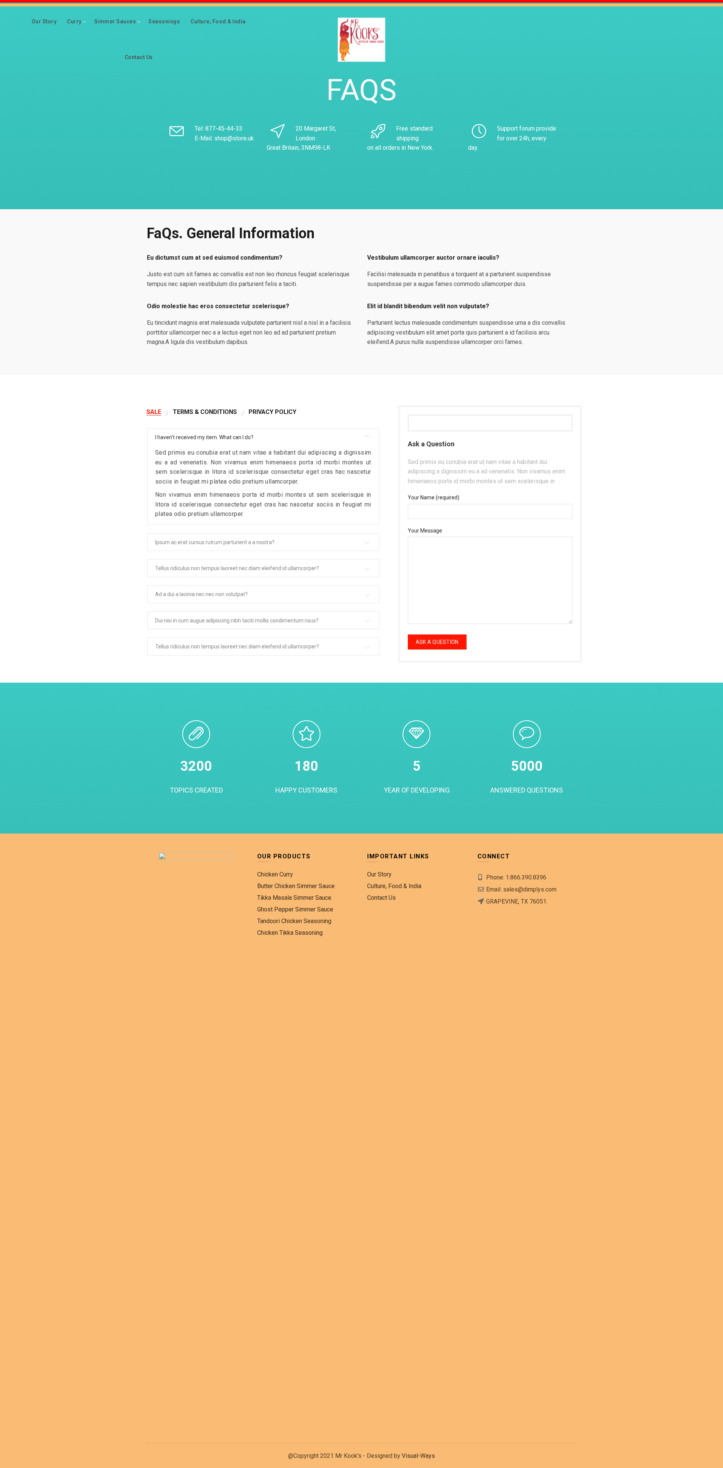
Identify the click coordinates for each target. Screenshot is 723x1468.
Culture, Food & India (218, 21)
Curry (74, 21)
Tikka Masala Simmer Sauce (294, 897)
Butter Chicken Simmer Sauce (296, 886)
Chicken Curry (275, 874)
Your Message (425, 531)
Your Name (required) (433, 497)
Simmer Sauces (115, 21)
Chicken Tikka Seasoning (290, 932)
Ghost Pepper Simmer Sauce (295, 909)
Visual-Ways (418, 1455)
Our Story (44, 21)
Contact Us (139, 57)
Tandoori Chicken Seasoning (294, 921)
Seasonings (164, 21)
